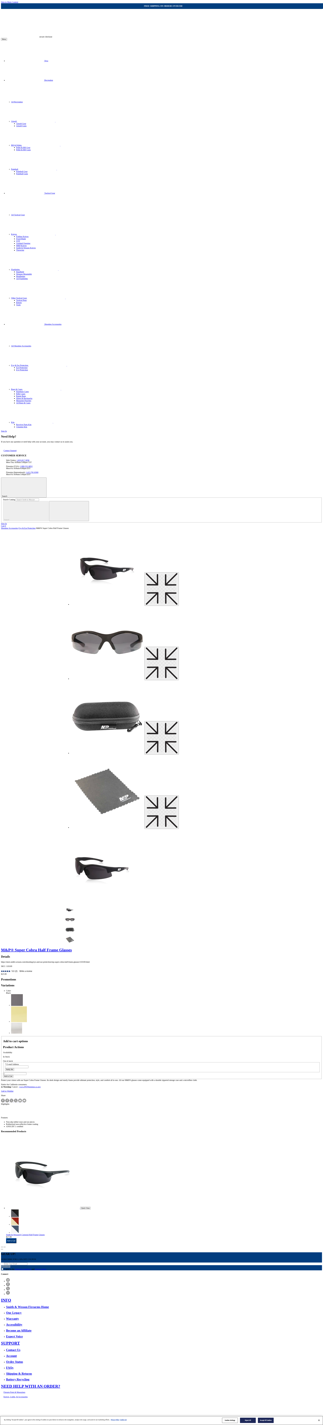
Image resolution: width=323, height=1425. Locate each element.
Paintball (15, 169)
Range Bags (21, 396)
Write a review (25, 971)
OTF (18, 241)
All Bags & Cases (23, 403)
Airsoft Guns (21, 126)
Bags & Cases (17, 389)
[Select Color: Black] (17, 1005)
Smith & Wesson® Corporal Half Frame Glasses (25, 1235)
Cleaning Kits (21, 427)
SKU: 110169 (6, 966)
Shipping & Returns (19, 1373)
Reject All (248, 1420)
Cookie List (123, 1420)
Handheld (20, 272)
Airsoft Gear (21, 124)
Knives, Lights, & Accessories (16, 1397)
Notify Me (9, 1069)
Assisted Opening (23, 243)
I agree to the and (25, 1269)
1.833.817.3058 (23, 460)
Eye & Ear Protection (20, 365)
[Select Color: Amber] (19, 1021)
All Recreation (17, 102)
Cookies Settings (230, 1420)
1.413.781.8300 (32, 472)
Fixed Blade (21, 239)
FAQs (9, 1367)
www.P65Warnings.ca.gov (30, 1087)
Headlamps (20, 276)
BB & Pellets (16, 145)
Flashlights (15, 269)
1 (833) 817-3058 (142, 1405)
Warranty (12, 1318)
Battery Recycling (17, 1379)
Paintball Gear (22, 171)
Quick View (85, 1208)
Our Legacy (14, 1312)
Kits (13, 422)
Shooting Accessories (9, 528)
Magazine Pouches (23, 401)
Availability (7, 1052)
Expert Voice (14, 1336)
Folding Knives (22, 236)
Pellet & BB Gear (23, 147)
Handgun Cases (22, 392)
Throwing (20, 250)
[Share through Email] (22, 1102)
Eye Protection (22, 370)
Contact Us (13, 1350)
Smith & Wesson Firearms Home (27, 1307)
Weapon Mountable (24, 274)
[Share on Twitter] (14, 1102)
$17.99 (9, 1237)
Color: (8, 991)
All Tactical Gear (18, 215)
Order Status (14, 1361)
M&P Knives (21, 246)
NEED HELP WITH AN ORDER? (30, 1386)
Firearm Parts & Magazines (14, 1392)
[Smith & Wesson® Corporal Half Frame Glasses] (43, 1208)
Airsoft (14, 121)
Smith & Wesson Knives (26, 248)
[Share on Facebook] (5, 1102)
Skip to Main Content (9, 2)
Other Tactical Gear (19, 298)
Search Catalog (9, 500)
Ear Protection (22, 368)
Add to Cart (8, 1076)
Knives (14, 234)
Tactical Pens (21, 300)
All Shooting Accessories (21, 346)
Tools (18, 305)
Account (11, 1355)
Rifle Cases (20, 394)
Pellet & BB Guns (23, 150)
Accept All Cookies (266, 1420)
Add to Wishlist (7, 1091)
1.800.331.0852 (26, 466)
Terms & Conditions (23, 1269)
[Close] (319, 1420)
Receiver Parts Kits (23, 425)
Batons (19, 303)
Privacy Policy (41, 1269)
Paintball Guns (22, 174)
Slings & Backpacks (24, 398)
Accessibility (14, 1324)
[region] (161, 1420)
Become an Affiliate (19, 1330)
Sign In (4, 431)
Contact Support (10, 450)
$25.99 (4, 974)
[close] (69, 511)
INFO (6, 1300)
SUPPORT (10, 1343)
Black (8, 993)
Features (4, 1118)
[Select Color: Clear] (16, 1033)
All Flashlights (22, 279)
